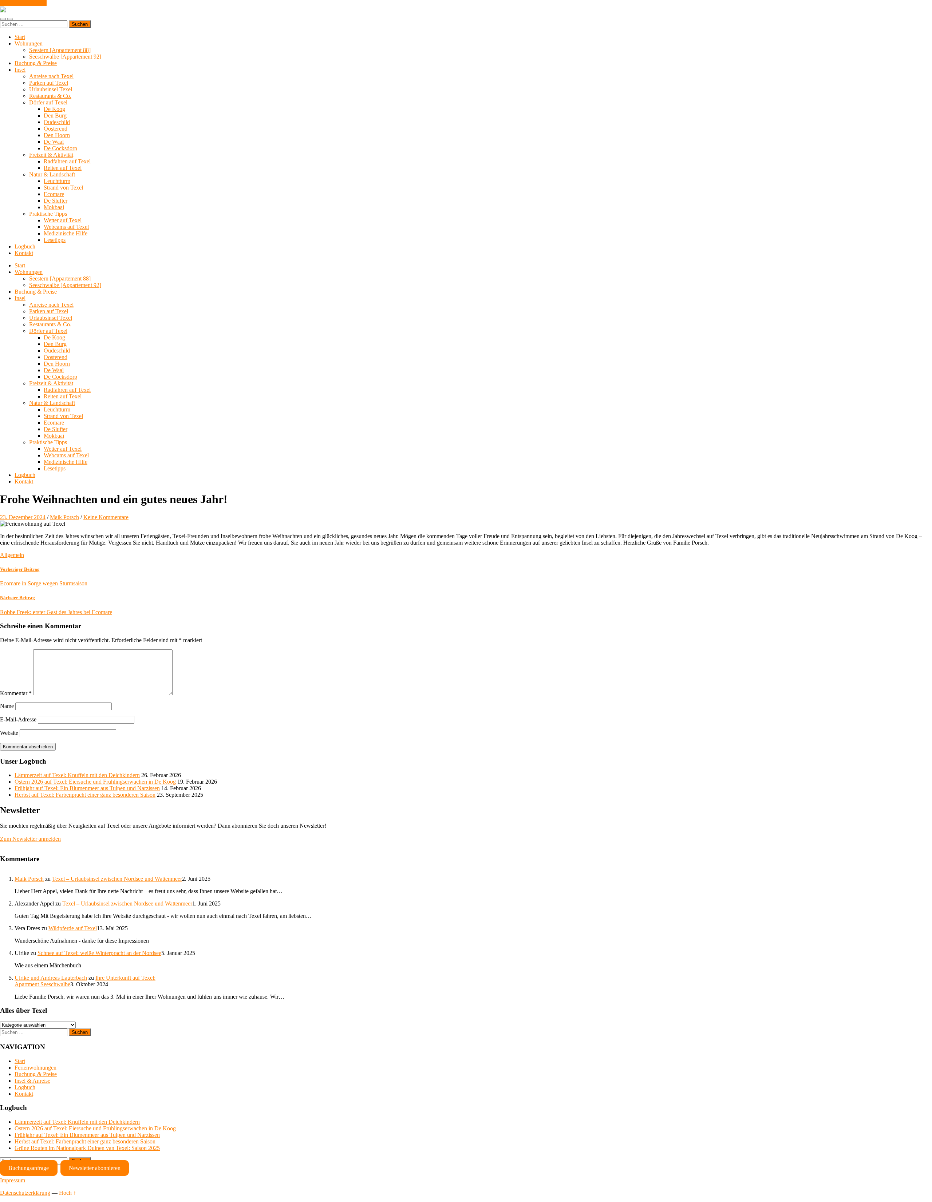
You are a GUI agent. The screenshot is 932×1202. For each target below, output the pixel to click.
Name (7, 706)
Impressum (12, 1180)
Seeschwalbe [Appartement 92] (65, 56)
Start (20, 37)
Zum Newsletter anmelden (30, 839)
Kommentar (16, 693)
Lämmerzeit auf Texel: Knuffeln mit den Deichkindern (77, 775)
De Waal (54, 142)
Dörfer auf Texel (48, 102)
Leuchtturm (57, 181)
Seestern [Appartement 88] (60, 50)
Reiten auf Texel (63, 168)
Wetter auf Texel (63, 220)
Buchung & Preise (36, 63)
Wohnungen (29, 43)
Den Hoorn (57, 135)
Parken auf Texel (48, 83)
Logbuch (25, 246)
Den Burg (55, 115)
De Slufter (55, 201)
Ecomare (54, 194)
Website (9, 733)
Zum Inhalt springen (23, 3)
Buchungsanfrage (28, 1168)
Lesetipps (55, 240)
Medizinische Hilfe (65, 233)
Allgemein (12, 555)
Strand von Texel (63, 187)
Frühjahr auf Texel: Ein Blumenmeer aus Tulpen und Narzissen (87, 788)
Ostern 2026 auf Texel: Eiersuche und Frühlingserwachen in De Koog (95, 782)
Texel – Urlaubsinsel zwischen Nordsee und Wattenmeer (117, 879)
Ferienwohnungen (35, 1067)
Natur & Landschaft (52, 174)
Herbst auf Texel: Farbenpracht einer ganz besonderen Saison (85, 795)
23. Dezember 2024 (23, 517)
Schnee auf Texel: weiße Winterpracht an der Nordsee (99, 953)
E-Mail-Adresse (18, 719)
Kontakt (24, 253)
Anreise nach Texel (51, 76)
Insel (20, 70)
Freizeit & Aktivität (51, 155)
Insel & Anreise (32, 1081)
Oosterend (55, 129)
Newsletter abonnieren (95, 1168)
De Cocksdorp (60, 148)
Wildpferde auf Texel (72, 928)
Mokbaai (54, 207)
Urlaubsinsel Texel (50, 89)
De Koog (54, 109)
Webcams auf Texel (66, 227)
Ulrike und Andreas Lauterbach (51, 978)
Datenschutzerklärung (25, 1193)
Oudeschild (57, 122)
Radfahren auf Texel (67, 161)
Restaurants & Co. (50, 96)
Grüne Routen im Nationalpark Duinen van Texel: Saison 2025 (87, 1148)
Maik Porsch (64, 517)
